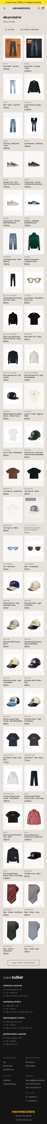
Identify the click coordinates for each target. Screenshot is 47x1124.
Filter (11, 30)
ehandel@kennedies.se (35, 1080)
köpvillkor (7, 1080)
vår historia (30, 1062)
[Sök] (38, 8)
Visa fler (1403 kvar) (23, 963)
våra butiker (30, 1066)
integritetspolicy (9, 1084)
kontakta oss (8, 1069)
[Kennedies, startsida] (21, 8)
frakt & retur (8, 1066)
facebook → (33, 1101)
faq (4, 1062)
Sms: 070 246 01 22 (33, 1087)
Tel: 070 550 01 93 (33, 1084)
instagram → (33, 1097)
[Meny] (4, 8)
